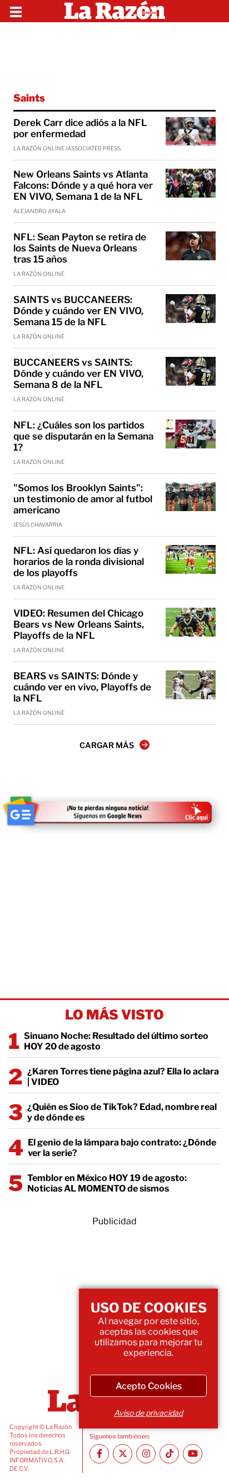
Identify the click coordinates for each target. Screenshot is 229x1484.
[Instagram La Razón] (146, 1453)
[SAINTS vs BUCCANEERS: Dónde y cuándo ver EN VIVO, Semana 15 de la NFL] (191, 308)
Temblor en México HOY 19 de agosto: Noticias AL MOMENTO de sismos (107, 1183)
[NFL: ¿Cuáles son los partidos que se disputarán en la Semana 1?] (191, 434)
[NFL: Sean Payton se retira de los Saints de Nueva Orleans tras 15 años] (191, 245)
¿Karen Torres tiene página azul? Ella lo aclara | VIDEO (123, 1076)
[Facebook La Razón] (99, 1453)
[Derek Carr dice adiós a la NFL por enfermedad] (191, 131)
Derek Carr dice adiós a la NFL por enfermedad (80, 128)
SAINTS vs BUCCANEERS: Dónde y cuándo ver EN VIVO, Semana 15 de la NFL (78, 310)
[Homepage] (114, 11)
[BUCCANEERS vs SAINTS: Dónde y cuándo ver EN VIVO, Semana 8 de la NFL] (191, 371)
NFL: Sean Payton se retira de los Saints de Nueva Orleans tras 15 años (79, 248)
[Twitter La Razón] (122, 1453)
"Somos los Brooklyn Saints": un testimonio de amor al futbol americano (82, 499)
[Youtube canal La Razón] (192, 1453)
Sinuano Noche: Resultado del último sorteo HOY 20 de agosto (116, 1041)
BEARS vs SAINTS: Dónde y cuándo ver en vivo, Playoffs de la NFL (82, 687)
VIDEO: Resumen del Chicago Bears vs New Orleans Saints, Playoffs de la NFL (78, 624)
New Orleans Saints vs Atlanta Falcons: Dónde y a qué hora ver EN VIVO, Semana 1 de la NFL (83, 185)
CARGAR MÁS (106, 745)
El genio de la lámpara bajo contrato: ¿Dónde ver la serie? (122, 1147)
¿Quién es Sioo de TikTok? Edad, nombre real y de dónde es (122, 1112)
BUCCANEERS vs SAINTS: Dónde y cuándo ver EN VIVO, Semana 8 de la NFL (78, 373)
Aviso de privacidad (148, 1412)
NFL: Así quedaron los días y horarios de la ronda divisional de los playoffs (78, 561)
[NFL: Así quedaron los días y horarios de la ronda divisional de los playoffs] (191, 559)
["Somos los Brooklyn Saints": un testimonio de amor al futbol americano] (191, 496)
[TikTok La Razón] (169, 1453)
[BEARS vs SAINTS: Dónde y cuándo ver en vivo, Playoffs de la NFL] (191, 684)
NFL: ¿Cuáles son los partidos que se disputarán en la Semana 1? (83, 436)
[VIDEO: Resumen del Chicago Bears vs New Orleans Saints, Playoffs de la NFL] (191, 622)
